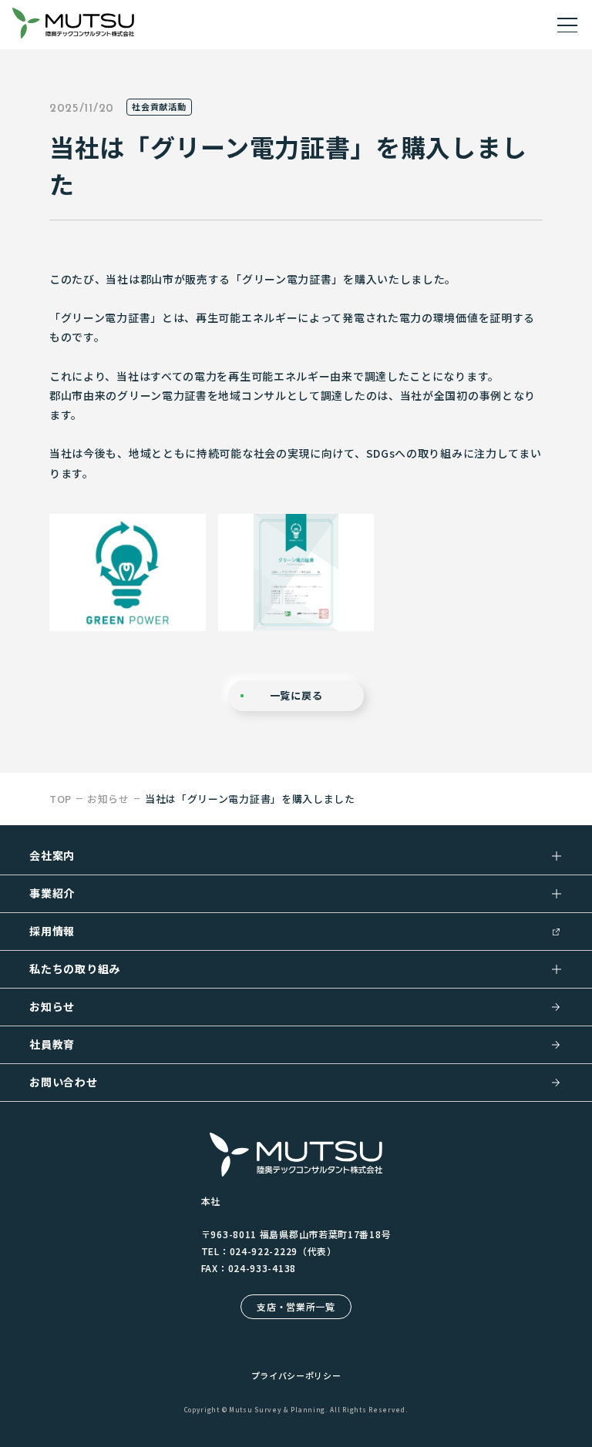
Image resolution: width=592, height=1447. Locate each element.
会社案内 (52, 855)
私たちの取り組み (74, 968)
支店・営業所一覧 (296, 1306)
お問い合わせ (63, 1081)
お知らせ (52, 1006)
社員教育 (52, 1044)
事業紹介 (52, 893)
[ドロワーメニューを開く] (567, 24)
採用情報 (52, 930)
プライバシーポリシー (296, 1375)
